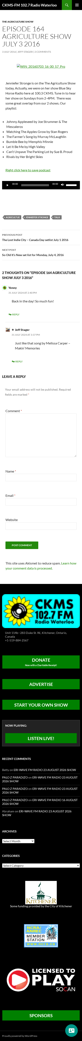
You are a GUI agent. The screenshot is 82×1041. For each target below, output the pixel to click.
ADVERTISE (41, 684)
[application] (41, 185)
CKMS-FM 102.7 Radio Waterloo (29, 5)
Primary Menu (77, 5)
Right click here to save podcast (27, 170)
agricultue (13, 217)
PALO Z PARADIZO (15, 777)
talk (57, 217)
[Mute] (63, 185)
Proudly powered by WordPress (19, 1035)
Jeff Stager (25, 51)
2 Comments (42, 51)
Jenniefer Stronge (37, 217)
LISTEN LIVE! (41, 738)
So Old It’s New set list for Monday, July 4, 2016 (33, 252)
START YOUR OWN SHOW (41, 704)
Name (10, 471)
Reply (16, 314)
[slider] (72, 185)
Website (11, 520)
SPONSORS (41, 1015)
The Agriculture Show (17, 21)
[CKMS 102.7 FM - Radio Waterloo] (41, 610)
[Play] (7, 185)
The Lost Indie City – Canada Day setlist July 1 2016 (35, 237)
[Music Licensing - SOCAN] (41, 980)
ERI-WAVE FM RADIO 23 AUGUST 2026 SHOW (45, 770)
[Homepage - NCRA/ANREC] (41, 935)
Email (10, 495)
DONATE (41, 661)
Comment (13, 411)
